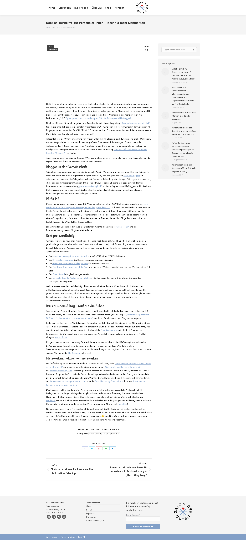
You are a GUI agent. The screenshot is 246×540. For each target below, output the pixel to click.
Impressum (90, 513)
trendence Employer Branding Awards (70, 263)
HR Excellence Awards (62, 259)
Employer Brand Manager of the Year (70, 267)
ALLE (51, 46)
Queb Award (59, 274)
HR (104, 433)
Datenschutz (91, 516)
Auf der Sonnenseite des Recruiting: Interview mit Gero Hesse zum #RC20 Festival (184, 131)
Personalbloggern (132, 175)
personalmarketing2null (90, 186)
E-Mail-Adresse (133, 515)
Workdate (50, 400)
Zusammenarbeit (93, 502)
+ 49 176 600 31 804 (54, 512)
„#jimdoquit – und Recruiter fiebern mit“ (122, 366)
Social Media (115, 433)
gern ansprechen (121, 226)
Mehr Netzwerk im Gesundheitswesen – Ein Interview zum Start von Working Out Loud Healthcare (184, 74)
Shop (88, 506)
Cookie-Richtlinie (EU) (95, 520)
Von (104, 429)
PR (108, 433)
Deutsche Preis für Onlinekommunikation (72, 277)
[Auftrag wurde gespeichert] (165, 72)
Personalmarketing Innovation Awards (69, 256)
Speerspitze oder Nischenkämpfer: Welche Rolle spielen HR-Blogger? (98, 118)
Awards (91, 433)
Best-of (98, 433)
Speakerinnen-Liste (110, 330)
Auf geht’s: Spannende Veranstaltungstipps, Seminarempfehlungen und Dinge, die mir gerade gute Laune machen (183, 149)
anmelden (122, 404)
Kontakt (89, 509)
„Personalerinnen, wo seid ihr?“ (135, 123)
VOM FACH (53, 50)
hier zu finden (61, 337)
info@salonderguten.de (55, 509)
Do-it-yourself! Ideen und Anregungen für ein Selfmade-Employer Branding (184, 168)
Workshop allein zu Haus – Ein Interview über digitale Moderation (184, 116)
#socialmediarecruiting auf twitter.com (68, 381)
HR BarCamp (74, 352)
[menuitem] (52, 7)
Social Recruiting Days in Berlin (109, 381)
